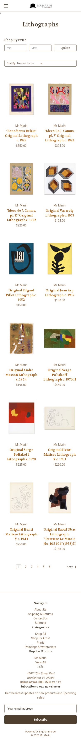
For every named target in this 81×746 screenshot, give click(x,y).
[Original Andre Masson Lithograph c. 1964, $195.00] (21, 338)
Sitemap (40, 622)
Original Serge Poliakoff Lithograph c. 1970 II (59, 375)
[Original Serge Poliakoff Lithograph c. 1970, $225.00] (21, 418)
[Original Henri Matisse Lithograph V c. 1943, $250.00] (21, 498)
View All (40, 662)
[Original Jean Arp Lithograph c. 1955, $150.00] (59, 258)
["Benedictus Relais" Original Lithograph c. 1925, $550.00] (21, 99)
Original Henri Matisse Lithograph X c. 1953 (60, 454)
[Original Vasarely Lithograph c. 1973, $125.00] (59, 179)
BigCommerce (47, 731)
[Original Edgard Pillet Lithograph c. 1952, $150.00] (21, 258)
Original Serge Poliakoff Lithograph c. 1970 (21, 454)
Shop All (40, 633)
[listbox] (31, 63)
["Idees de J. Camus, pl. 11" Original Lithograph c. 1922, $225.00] (21, 179)
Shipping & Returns (40, 614)
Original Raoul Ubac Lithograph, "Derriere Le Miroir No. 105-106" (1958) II (60, 536)
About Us (40, 609)
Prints (40, 642)
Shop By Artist (40, 638)
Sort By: (11, 63)
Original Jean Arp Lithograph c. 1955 (59, 292)
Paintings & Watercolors (40, 647)
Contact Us (40, 618)
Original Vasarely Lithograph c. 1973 (59, 213)
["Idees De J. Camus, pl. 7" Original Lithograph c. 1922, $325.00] (59, 99)
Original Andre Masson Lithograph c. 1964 (21, 375)
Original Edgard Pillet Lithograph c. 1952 (21, 295)
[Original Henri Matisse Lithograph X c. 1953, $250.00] (59, 418)
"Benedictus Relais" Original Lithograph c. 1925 (21, 135)
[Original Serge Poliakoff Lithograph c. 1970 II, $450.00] (59, 338)
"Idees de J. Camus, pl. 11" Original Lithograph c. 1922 (21, 215)
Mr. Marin (40, 658)
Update (65, 48)
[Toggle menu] (5, 5)
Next (70, 567)
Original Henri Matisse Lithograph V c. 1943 (21, 534)
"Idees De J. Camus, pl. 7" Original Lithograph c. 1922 (60, 135)
